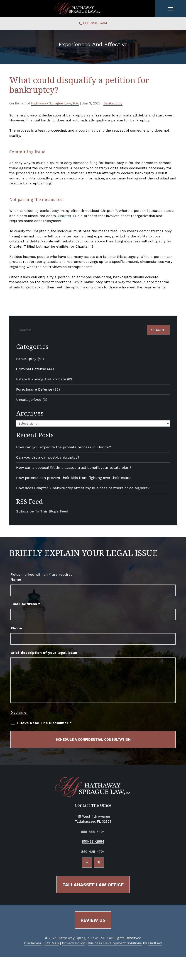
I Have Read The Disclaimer (44, 723)
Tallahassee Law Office (93, 884)
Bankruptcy (112, 103)
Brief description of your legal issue (43, 652)
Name (15, 579)
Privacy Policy (73, 943)
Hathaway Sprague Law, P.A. (55, 103)
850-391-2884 (93, 841)
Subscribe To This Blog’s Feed (42, 511)
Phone (16, 628)
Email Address (25, 604)
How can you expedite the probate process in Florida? (63, 447)
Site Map (51, 943)
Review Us (93, 920)
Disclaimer (19, 712)
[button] (170, 8)
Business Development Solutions (115, 943)
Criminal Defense (31, 369)
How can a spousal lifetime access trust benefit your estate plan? (73, 467)
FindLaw (155, 943)
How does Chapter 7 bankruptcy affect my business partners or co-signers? (82, 488)
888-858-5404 (95, 23)
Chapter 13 (67, 216)
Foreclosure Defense (34, 389)
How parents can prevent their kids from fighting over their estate (74, 478)
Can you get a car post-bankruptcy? (47, 457)
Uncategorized (29, 399)
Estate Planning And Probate (41, 379)
